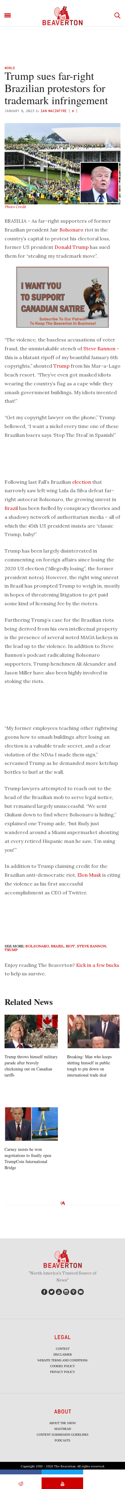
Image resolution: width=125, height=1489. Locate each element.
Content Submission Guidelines (63, 1434)
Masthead (62, 1429)
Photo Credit (15, 206)
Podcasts (62, 1440)
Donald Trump (72, 247)
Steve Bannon (99, 348)
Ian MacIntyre (54, 111)
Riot (70, 946)
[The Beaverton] (62, 15)
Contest (62, 1348)
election (81, 482)
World (10, 68)
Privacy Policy (62, 1372)
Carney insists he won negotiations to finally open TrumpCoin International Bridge (28, 1158)
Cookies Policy (62, 1366)
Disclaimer (62, 1354)
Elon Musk (89, 875)
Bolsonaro (71, 230)
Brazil (11, 508)
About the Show (62, 1423)
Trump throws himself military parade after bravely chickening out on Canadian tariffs (31, 1066)
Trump (61, 366)
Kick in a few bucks (97, 965)
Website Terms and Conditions (62, 1360)
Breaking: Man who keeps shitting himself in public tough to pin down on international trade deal (89, 1066)
